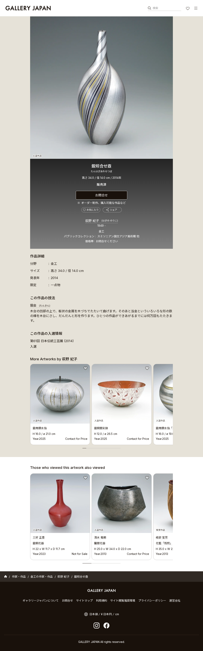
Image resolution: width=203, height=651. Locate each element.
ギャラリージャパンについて (41, 600)
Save (85, 369)
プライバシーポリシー (152, 600)
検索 (155, 8)
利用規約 (101, 600)
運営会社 (174, 600)
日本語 (93, 614)
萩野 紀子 (101, 221)
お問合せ (101, 195)
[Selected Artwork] (60, 503)
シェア (113, 209)
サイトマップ (84, 600)
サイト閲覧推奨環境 (122, 600)
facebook (106, 625)
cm (117, 614)
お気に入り (188, 9)
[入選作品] (101, 87)
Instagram (97, 625)
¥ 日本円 (106, 614)
